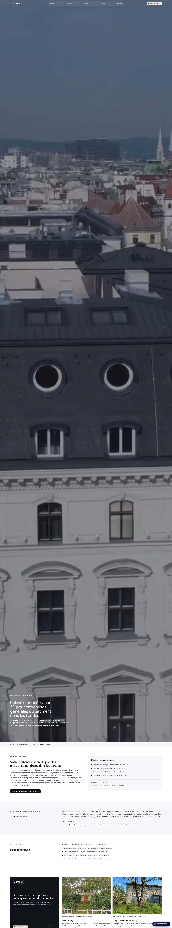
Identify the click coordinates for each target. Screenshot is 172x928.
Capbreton (93, 825)
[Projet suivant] (54, 926)
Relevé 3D (95, 785)
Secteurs (102, 3)
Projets (86, 3)
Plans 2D (113, 785)
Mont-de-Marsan (74, 825)
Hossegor (84, 825)
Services (69, 3)
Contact (119, 3)
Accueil (52, 3)
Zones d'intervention (23, 744)
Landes (34, 744)
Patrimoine (122, 785)
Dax (64, 825)
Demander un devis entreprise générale (25, 791)
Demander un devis (154, 3)
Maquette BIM (104, 785)
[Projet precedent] (50, 926)
